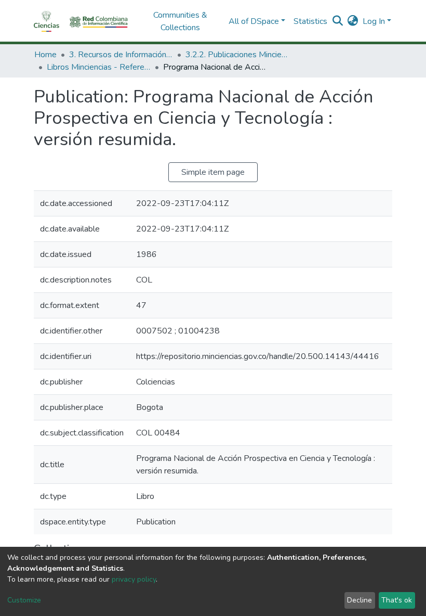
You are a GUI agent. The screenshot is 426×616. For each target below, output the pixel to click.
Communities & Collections (180, 21)
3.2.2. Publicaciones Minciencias (237, 54)
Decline (359, 600)
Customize (24, 600)
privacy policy (134, 579)
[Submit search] (337, 21)
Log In (374, 21)
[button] (353, 21)
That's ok (396, 600)
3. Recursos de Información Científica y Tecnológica (121, 54)
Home (45, 54)
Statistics (310, 21)
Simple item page (213, 172)
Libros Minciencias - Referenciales (99, 67)
